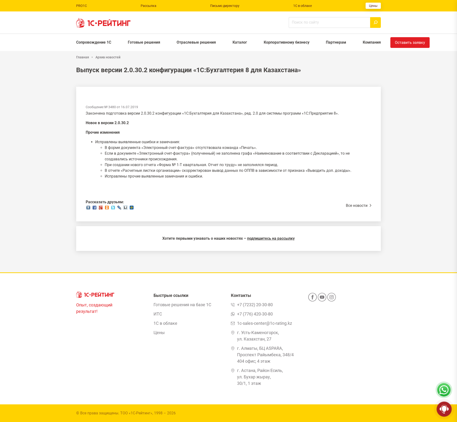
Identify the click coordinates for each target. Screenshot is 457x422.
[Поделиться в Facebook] (94, 209)
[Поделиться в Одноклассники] (106, 209)
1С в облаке (302, 6)
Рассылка (148, 6)
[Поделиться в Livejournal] (119, 209)
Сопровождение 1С (93, 42)
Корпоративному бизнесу (286, 42)
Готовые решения (144, 42)
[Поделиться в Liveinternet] (125, 209)
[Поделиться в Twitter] (113, 209)
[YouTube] (322, 298)
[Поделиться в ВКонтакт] (88, 209)
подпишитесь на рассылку (271, 238)
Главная (82, 57)
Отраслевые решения (196, 42)
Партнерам (336, 42)
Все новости (357, 205)
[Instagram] (331, 298)
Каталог (240, 42)
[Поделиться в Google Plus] (100, 209)
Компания (372, 42)
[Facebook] (312, 298)
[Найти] (375, 22)
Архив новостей (107, 57)
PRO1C (81, 6)
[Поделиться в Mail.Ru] (131, 209)
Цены (373, 6)
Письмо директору (224, 6)
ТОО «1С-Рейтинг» (136, 413)
